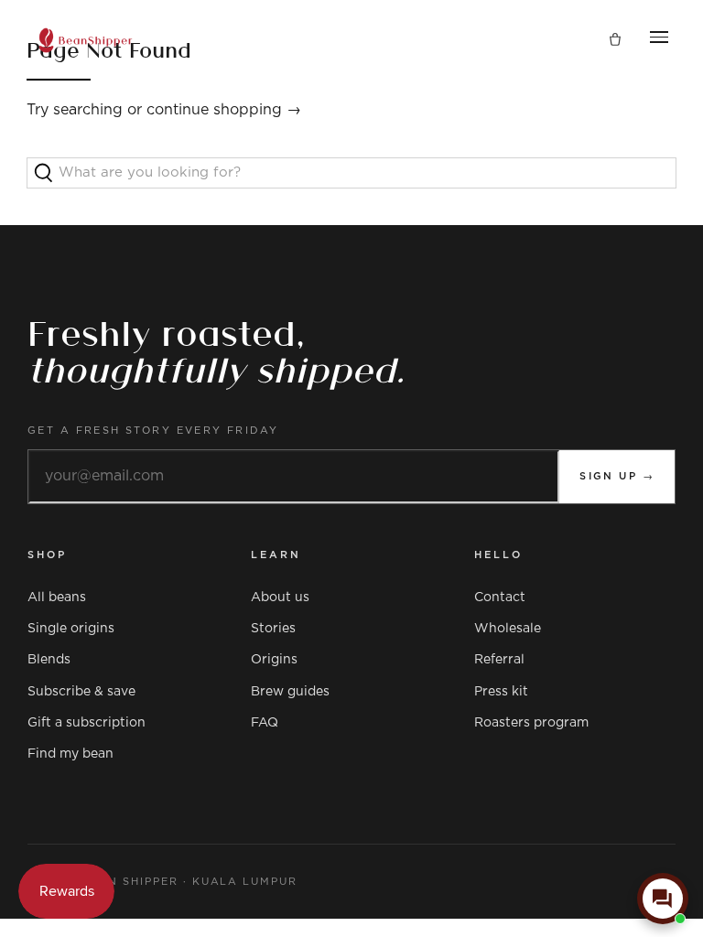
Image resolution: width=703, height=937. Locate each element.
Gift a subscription (86, 722)
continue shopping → (223, 109)
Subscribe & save (81, 691)
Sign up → (616, 476)
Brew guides (290, 691)
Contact (499, 597)
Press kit (501, 691)
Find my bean (70, 754)
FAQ (264, 722)
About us (280, 597)
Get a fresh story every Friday (153, 430)
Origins (274, 659)
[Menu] (659, 40)
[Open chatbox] (662, 898)
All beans (56, 597)
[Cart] (615, 40)
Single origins (70, 628)
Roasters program (531, 722)
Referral (499, 659)
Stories (273, 628)
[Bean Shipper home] (85, 40)
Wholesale (507, 628)
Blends (48, 659)
